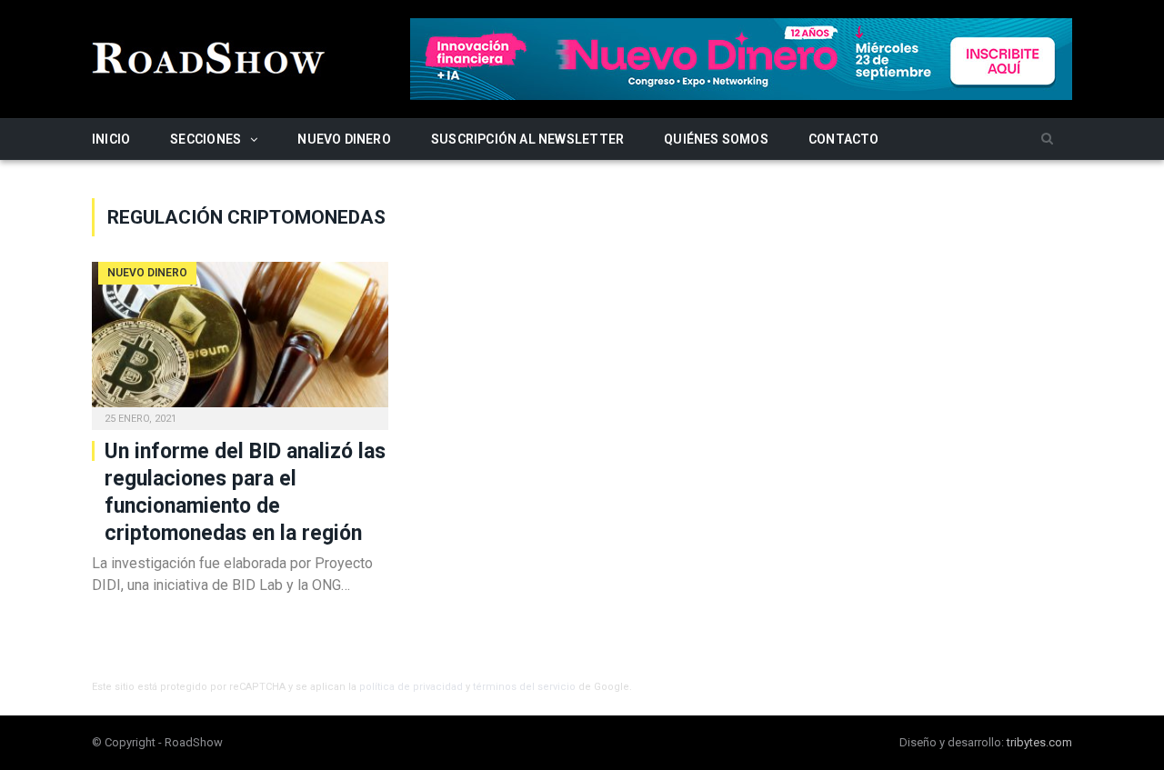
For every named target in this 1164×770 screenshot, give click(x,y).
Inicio (111, 139)
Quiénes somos (716, 139)
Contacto (843, 139)
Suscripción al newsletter (527, 139)
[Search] (1047, 139)
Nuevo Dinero (344, 139)
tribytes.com (1039, 742)
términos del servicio (524, 687)
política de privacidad (411, 687)
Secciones (205, 139)
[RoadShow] (209, 55)
